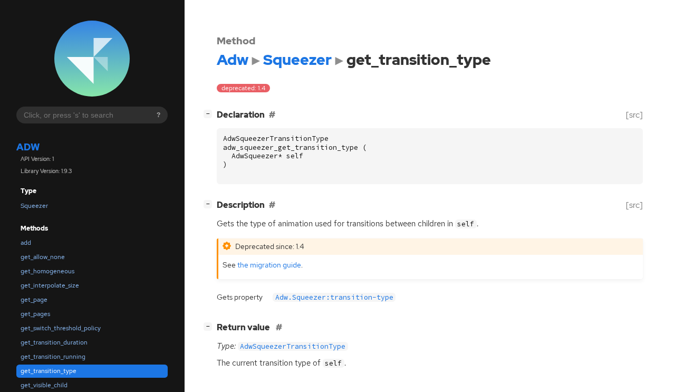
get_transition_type (48, 371)
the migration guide (269, 265)
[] (210, 113)
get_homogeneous (47, 271)
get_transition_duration (54, 342)
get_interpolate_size (50, 285)
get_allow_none (43, 257)
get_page (34, 299)
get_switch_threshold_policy (61, 328)
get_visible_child (44, 385)
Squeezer (34, 206)
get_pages (35, 314)
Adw (28, 147)
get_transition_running (53, 356)
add (26, 242)
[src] (634, 114)
